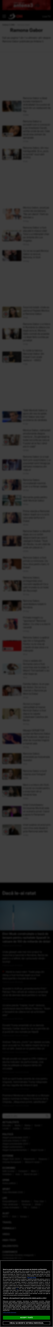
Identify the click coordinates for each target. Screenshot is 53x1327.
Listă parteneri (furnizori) (9, 1312)
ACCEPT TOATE (26, 1317)
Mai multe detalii (31, 1277)
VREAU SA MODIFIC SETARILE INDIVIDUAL (26, 1323)
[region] (26, 1293)
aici (17, 1288)
